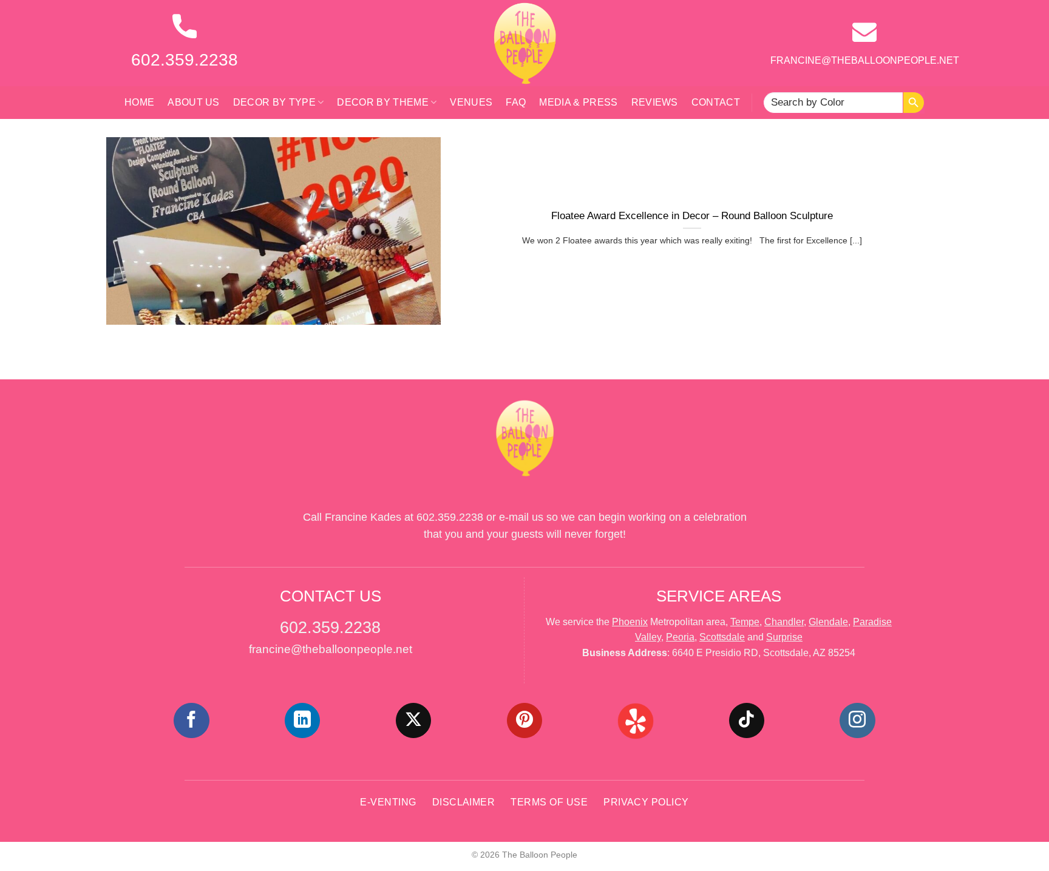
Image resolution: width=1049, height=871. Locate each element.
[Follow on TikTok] (746, 720)
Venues (471, 102)
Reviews (654, 102)
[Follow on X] (413, 720)
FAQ (516, 102)
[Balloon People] (524, 43)
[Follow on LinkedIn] (302, 720)
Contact (715, 102)
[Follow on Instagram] (857, 720)
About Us (194, 102)
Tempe (744, 622)
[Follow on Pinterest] (524, 720)
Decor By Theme (382, 102)
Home (139, 102)
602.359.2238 (184, 59)
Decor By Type (274, 102)
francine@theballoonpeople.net (864, 60)
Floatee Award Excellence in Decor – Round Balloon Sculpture (692, 216)
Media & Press (578, 102)
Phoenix (630, 622)
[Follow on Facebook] (191, 720)
